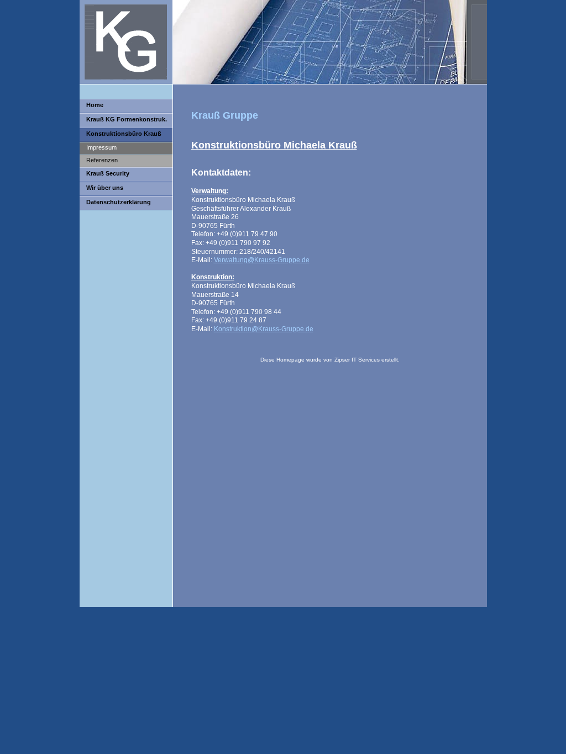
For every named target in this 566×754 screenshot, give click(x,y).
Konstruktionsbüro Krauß (123, 133)
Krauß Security (107, 173)
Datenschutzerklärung (118, 202)
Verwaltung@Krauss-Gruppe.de (262, 260)
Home (94, 105)
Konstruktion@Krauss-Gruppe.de (263, 329)
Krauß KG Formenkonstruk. (126, 119)
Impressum (101, 147)
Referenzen (102, 160)
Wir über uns (104, 187)
